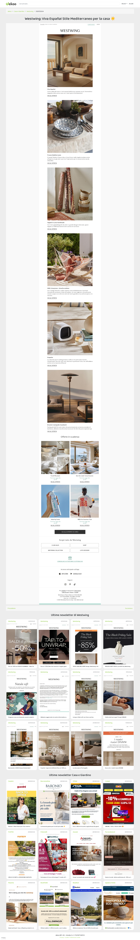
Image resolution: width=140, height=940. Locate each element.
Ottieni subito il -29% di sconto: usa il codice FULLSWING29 (54, 928)
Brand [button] (124, 3)
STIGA (75, 781)
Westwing (30, 11)
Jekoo (10, 11)
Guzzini (11, 781)
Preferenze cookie (75, 937)
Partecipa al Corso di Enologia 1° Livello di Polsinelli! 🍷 (54, 877)
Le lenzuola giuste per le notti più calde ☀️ (53, 826)
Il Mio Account (65, 592)
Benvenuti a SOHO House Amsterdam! (19, 768)
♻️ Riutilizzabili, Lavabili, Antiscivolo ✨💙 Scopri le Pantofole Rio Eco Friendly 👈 (118, 928)
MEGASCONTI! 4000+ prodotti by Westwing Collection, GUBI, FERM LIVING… (118, 666)
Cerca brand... (22, 7)
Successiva (128, 608)
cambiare (63, 590)
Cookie (67, 937)
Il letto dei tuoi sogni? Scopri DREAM (115, 717)
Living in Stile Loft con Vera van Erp (83, 717)
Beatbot (76, 883)
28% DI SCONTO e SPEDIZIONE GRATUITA (20, 877)
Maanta (11, 883)
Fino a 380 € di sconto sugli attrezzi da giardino (86, 826)
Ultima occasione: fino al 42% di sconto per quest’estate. (86, 928)
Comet (107, 781)
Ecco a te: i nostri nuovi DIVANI (114, 768)
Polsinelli (44, 832)
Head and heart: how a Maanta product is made (21, 928)
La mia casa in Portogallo (80, 768)
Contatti (76, 592)
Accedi (131, 3)
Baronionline (45, 781)
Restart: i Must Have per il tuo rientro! (19, 826)
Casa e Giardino (19, 11)
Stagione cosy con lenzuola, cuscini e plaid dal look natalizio (21, 717)
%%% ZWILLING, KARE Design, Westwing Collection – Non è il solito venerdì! (86, 666)
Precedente (11, 608)
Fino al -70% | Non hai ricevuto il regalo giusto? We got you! (54, 666)
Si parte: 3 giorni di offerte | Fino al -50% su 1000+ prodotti (54, 768)
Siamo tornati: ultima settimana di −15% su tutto (118, 877)
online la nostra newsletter (48, 24)
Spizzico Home (110, 883)
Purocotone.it (110, 832)
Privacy (4, 938)
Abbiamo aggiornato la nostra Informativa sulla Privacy (54, 717)
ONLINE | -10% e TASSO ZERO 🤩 (114, 826)
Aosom (75, 832)
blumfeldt (44, 883)
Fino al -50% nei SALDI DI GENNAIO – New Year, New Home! (21, 666)
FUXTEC (11, 832)
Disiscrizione (77, 590)
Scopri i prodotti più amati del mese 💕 (84, 877)
